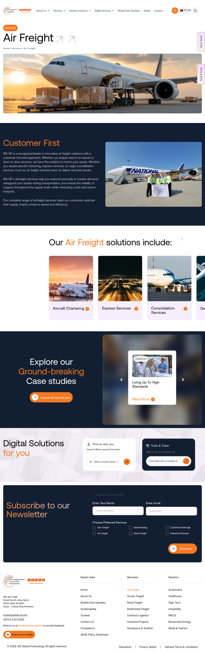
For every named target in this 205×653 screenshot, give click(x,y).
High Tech (174, 602)
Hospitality (174, 609)
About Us (41, 10)
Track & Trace (201, 74)
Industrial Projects (179, 533)
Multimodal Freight (138, 609)
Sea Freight (103, 527)
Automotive (175, 589)
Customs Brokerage (180, 527)
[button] (195, 10)
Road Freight (140, 533)
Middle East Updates (129, 10)
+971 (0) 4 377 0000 (13, 619)
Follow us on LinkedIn (22, 634)
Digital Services (103, 10)
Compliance (88, 628)
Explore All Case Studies (55, 386)
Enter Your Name (103, 503)
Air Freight (102, 533)
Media (147, 10)
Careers (158, 10)
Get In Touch (201, 41)
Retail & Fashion (177, 628)
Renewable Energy (179, 621)
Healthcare (174, 596)
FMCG (172, 615)
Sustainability (88, 609)
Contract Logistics (138, 615)
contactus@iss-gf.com (15, 615)
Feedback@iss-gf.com (30, 625)
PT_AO (187, 10)
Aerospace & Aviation (140, 628)
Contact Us (87, 621)
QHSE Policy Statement (94, 634)
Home (6, 48)
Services (57, 10)
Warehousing (140, 527)
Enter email (154, 503)
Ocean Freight (135, 596)
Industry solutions (78, 10)
